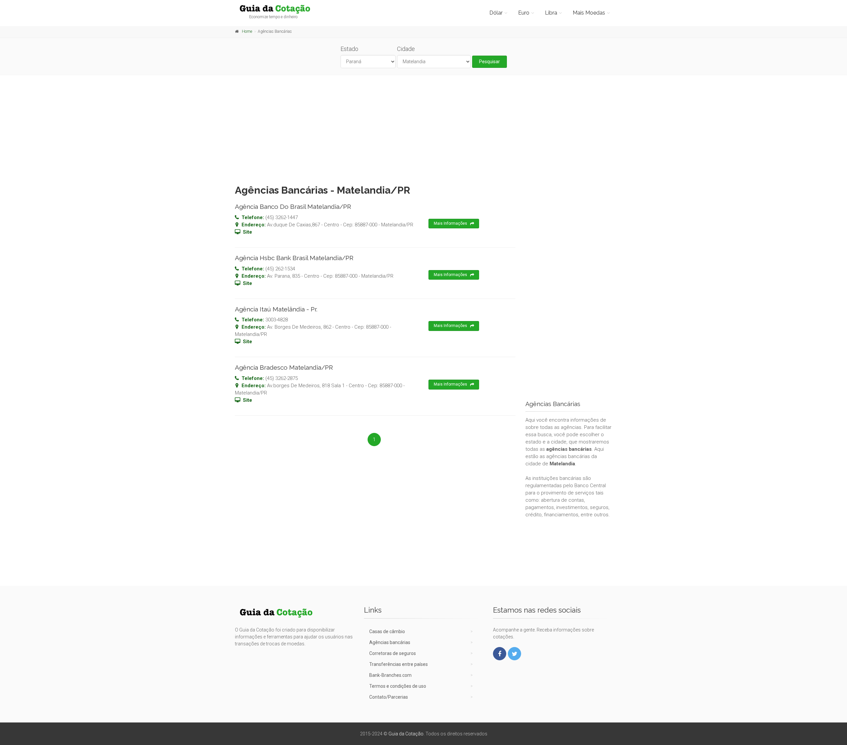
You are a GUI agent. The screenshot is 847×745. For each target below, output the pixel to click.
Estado (349, 48)
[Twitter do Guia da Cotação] (514, 653)
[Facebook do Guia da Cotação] (499, 653)
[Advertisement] (423, 128)
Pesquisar (489, 61)
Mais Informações (450, 223)
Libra (551, 13)
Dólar (496, 13)
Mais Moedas (589, 13)
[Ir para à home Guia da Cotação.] (278, 9)
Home (247, 31)
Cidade (406, 48)
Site (247, 232)
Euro (523, 13)
